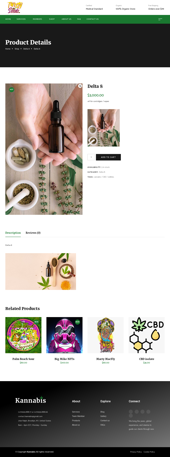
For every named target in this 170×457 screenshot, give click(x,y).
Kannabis (31, 452)
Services (21, 19)
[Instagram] (148, 412)
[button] (80, 86)
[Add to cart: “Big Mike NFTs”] (52, 338)
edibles (111, 177)
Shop (52, 19)
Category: (92, 172)
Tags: (90, 177)
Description (13, 232)
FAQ (79, 19)
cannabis (97, 177)
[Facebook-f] (131, 412)
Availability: (94, 167)
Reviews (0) (33, 232)
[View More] (10, 344)
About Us (66, 19)
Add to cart (108, 157)
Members (37, 19)
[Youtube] (131, 416)
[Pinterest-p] (142, 412)
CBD (104, 177)
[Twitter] (137, 412)
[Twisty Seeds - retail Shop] (15, 7)
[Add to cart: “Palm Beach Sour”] (10, 338)
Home (8, 19)
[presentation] (5, 342)
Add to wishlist (10, 350)
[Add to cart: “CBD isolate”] (134, 338)
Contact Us (93, 19)
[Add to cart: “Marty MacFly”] (93, 338)
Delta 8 (26, 49)
